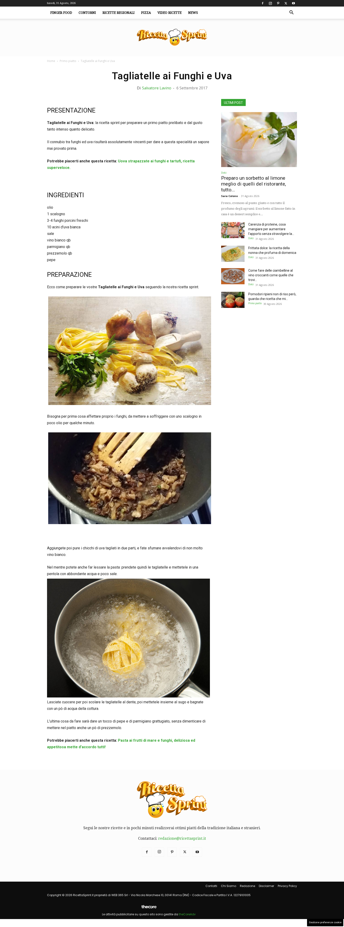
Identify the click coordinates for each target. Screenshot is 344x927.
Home (51, 61)
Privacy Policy (287, 886)
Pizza (146, 13)
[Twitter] (285, 3)
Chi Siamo (228, 886)
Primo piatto (68, 61)
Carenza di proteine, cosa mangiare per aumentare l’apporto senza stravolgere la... (271, 229)
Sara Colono (229, 196)
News (193, 13)
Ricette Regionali (118, 13)
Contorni (87, 13)
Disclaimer (266, 886)
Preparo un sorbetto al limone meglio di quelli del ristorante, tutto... (253, 184)
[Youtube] (293, 3)
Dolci (224, 172)
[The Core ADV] (148, 909)
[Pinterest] (278, 3)
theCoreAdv (187, 914)
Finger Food (61, 13)
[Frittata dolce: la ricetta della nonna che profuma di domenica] (233, 254)
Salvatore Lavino (156, 88)
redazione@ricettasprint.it (182, 838)
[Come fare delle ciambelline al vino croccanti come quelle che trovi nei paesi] (233, 276)
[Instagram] (270, 3)
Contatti (211, 886)
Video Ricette (169, 13)
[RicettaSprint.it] (172, 37)
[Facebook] (262, 3)
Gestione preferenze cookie (325, 922)
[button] (291, 12)
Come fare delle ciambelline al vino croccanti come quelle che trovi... (270, 275)
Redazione (247, 886)
